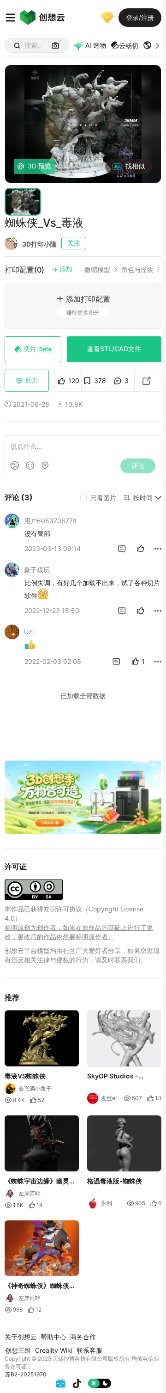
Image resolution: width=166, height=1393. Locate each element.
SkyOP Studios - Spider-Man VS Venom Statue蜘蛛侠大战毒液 (123, 1076)
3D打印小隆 (39, 244)
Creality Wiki (53, 1350)
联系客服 (89, 1350)
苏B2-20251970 (26, 1374)
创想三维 (18, 1350)
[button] (152, 45)
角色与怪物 (137, 269)
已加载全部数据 (83, 696)
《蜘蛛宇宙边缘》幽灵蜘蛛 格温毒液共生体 (40, 1181)
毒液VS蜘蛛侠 (25, 1076)
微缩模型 (97, 269)
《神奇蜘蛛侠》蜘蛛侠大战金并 (40, 1286)
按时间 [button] (143, 497)
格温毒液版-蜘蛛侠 (114, 1181)
